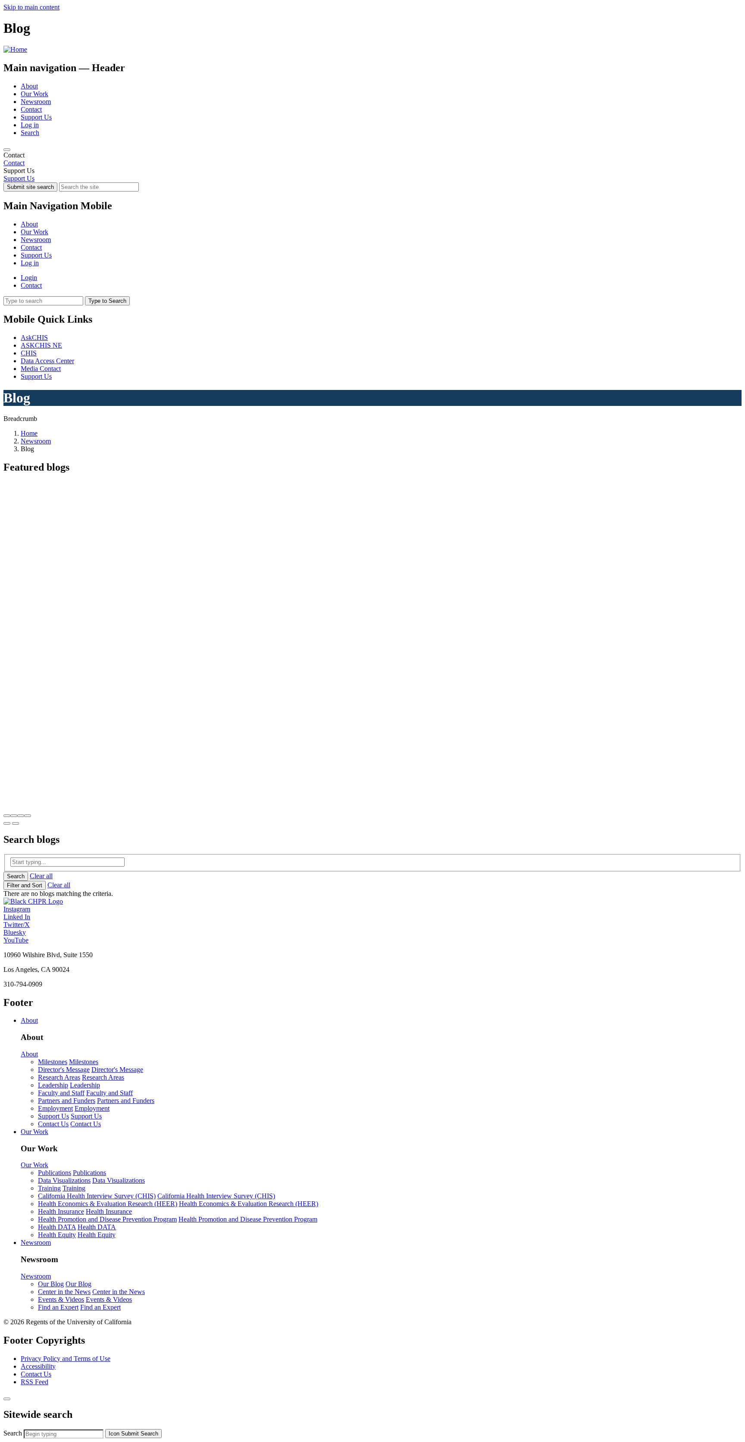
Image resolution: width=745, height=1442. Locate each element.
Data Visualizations (64, 1180)
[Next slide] (15, 823)
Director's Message (64, 1069)
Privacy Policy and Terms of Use (65, 1358)
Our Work (34, 93)
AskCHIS (34, 337)
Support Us (36, 117)
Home (29, 433)
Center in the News (64, 1291)
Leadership (53, 1085)
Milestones (52, 1061)
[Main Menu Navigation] (6, 149)
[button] (6, 815)
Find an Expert (58, 1307)
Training (49, 1188)
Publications (54, 1172)
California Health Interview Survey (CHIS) (97, 1196)
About (29, 86)
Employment (55, 1108)
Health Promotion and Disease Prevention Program (107, 1219)
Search (30, 132)
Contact (31, 109)
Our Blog (51, 1284)
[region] (372, 159)
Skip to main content (31, 7)
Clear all (41, 876)
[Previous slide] (6, 823)
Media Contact (41, 368)
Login (29, 277)
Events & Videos (61, 1299)
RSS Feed (34, 1381)
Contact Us (53, 1124)
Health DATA (57, 1227)
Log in (30, 125)
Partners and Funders (66, 1100)
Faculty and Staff (61, 1092)
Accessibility (38, 1366)
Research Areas (59, 1077)
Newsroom (36, 101)
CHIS (29, 353)
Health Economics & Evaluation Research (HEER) (107, 1203)
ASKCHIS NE (41, 345)
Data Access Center (47, 360)
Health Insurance (61, 1211)
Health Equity (57, 1234)
